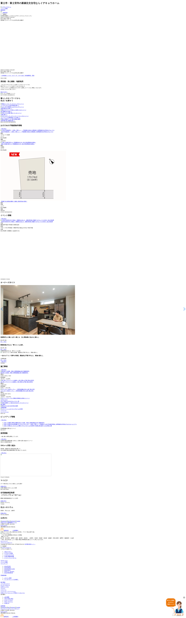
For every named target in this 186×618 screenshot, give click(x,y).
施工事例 (3, 582)
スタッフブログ (8, 600)
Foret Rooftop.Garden (9, 568)
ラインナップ (4, 563)
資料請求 (3, 10)
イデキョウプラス (8, 554)
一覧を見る (3, 128)
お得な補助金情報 (8, 556)
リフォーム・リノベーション (8, 591)
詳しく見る (3, 341)
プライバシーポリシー (6, 542)
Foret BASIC (7, 566)
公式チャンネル (5, 586)
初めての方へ (4, 92)
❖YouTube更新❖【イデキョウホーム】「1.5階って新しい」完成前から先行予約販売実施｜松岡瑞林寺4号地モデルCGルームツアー (40, 424)
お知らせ (6, 603)
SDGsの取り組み (8, 598)
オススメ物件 (7, 578)
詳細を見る (3, 486)
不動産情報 (3, 575)
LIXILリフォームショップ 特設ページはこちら (13, 593)
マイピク (3, 588)
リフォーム (3, 589)
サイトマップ (4, 541)
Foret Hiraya (6, 570)
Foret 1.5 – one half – (9, 571)
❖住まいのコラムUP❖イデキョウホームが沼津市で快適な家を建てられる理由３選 (27, 425)
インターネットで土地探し (11, 579)
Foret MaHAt (7, 567)
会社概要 (6, 597)
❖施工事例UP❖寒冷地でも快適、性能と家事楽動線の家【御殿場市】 (24, 422)
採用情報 (3, 606)
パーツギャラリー (5, 583)
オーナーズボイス (5, 585)
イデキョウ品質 (8, 553)
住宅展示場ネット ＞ (30, 544)
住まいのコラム (8, 601)
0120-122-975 (4, 525)
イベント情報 (4, 8)
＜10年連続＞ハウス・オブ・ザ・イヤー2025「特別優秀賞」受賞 (17, 75)
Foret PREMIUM (8, 572)
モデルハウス (4, 560)
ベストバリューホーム (9, 558)
